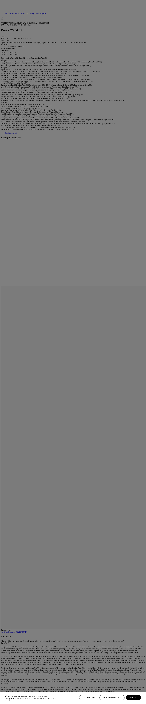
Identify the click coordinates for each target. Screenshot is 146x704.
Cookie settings (89, 697)
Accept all (133, 697)
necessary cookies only (112, 697)
